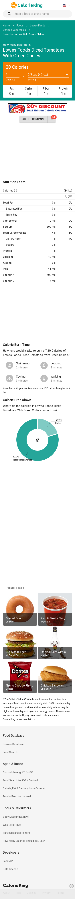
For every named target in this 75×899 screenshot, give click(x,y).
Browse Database (13, 744)
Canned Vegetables (14, 29)
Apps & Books (13, 764)
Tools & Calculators (17, 808)
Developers (11, 852)
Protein (7, 250)
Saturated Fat (14, 208)
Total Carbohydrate (14, 232)
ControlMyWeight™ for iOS (18, 772)
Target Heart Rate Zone (17, 832)
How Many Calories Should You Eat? (24, 840)
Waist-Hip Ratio (12, 824)
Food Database (14, 735)
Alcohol (7, 262)
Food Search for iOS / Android (20, 780)
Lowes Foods (37, 25)
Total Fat (8, 202)
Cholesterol (10, 220)
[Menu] (5, 5)
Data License (10, 869)
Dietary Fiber (13, 238)
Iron (5, 268)
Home (6, 25)
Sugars (10, 244)
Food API (8, 861)
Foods (20, 25)
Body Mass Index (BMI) (16, 816)
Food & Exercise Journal (17, 796)
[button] (66, 5)
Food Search (10, 752)
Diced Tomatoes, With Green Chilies (23, 34)
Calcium (8, 256)
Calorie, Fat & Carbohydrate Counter (24, 788)
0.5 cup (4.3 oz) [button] (38, 74)
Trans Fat (11, 214)
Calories (8, 190)
